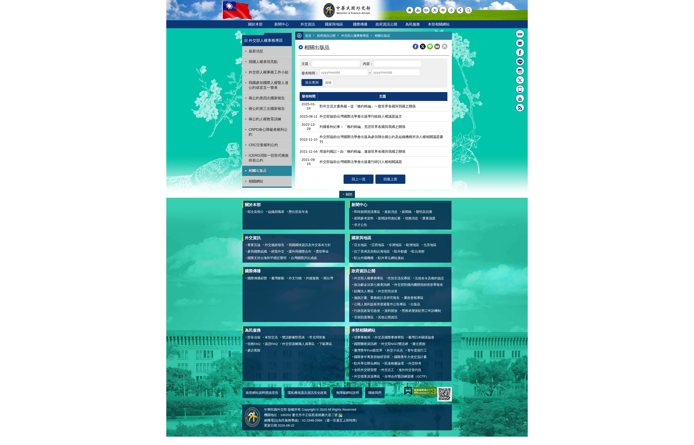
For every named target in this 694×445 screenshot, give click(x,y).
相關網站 (256, 181)
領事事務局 (362, 337)
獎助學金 (322, 251)
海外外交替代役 (410, 370)
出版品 (415, 304)
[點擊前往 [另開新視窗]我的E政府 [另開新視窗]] (408, 391)
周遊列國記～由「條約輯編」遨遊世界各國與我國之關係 (362, 151)
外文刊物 (295, 278)
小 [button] (451, 10)
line (430, 46)
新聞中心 (281, 24)
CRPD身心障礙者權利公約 (268, 132)
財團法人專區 (364, 291)
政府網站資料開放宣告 (262, 393)
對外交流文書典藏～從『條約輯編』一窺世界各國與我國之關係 (368, 106)
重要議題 (428, 218)
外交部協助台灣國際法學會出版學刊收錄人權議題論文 (361, 116)
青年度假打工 (417, 350)
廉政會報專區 (413, 298)
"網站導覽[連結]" (418, 10)
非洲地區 (395, 245)
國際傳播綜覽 (257, 278)
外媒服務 (312, 278)
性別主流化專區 (399, 278)
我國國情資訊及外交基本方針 (310, 245)
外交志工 (387, 370)
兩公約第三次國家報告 (267, 109)
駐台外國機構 (364, 258)
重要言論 (253, 245)
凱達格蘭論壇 (394, 363)
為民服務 (412, 24)
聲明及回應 (424, 212)
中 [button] (443, 10)
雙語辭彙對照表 (293, 337)
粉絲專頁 (520, 52)
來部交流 (271, 337)
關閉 (349, 194)
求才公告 (360, 225)
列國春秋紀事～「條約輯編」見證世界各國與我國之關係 (362, 127)
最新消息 (256, 51)
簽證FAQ (271, 344)
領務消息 (411, 218)
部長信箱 (520, 43)
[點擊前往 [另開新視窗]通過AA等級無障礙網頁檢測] (424, 391)
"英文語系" (426, 10)
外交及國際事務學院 (389, 337)
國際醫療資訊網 (365, 344)
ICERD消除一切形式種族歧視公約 (269, 157)
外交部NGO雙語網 (394, 344)
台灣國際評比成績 (304, 258)
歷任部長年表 (298, 212)
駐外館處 (400, 251)
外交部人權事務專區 (355, 35)
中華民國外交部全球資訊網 (347, 10)
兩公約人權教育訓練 (265, 119)
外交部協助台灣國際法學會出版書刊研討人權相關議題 (361, 162)
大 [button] (434, 10)
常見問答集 (317, 337)
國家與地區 (334, 24)
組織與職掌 (276, 212)
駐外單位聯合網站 (367, 363)
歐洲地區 (412, 245)
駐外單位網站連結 (391, 258)
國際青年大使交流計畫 (410, 357)
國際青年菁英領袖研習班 (372, 357)
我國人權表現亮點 (263, 62)
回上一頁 (358, 179)
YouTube (520, 98)
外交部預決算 (387, 291)
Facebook (415, 46)
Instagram (520, 71)
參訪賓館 (253, 350)
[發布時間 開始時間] (310, 73)
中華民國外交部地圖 (340, 415)
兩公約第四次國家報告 (267, 98)
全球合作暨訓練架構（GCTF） (406, 376)
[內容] (368, 63)
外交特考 (414, 363)
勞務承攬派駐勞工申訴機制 (421, 311)
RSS (520, 108)
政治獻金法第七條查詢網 (372, 285)
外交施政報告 (274, 245)
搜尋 (468, 10)
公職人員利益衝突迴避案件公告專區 (380, 304)
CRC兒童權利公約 (263, 145)
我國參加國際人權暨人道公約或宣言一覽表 (268, 85)
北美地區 (429, 245)
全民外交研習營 (365, 370)
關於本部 (255, 24)
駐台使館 (418, 251)
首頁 (308, 35)
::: (244, 37)
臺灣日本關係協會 (421, 337)
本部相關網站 (439, 24)
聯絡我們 (374, 393)
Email (437, 46)
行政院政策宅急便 (367, 311)
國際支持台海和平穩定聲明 (266, 258)
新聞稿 (407, 212)
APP (520, 89)
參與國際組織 (257, 251)
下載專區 (325, 344)
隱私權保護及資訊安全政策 (307, 393)
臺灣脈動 (277, 278)
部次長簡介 (255, 212)
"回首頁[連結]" (409, 10)
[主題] (306, 63)
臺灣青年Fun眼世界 (368, 350)
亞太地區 (360, 245)
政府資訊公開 (386, 24)
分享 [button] (460, 10)
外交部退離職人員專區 (298, 344)
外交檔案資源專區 (367, 376)
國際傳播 (360, 24)
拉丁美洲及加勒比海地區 (372, 251)
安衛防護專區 (364, 317)
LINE (520, 61)
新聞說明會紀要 (389, 218)
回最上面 (390, 179)
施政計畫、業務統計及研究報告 (377, 298)
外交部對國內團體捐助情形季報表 (418, 285)
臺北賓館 (418, 344)
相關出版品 (258, 171)
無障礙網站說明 (347, 393)
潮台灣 (328, 278)
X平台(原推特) (520, 80)
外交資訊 (308, 24)
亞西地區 (377, 245)
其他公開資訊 (387, 317)
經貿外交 (277, 251)
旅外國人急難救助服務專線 (520, 34)
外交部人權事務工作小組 (268, 72)
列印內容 (444, 46)
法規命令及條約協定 (429, 278)
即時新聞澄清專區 (367, 212)
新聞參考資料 (364, 218)
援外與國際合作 (300, 251)
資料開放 (390, 311)
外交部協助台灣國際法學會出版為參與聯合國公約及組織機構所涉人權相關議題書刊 (381, 139)
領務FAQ (253, 344)
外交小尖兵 (395, 350)
